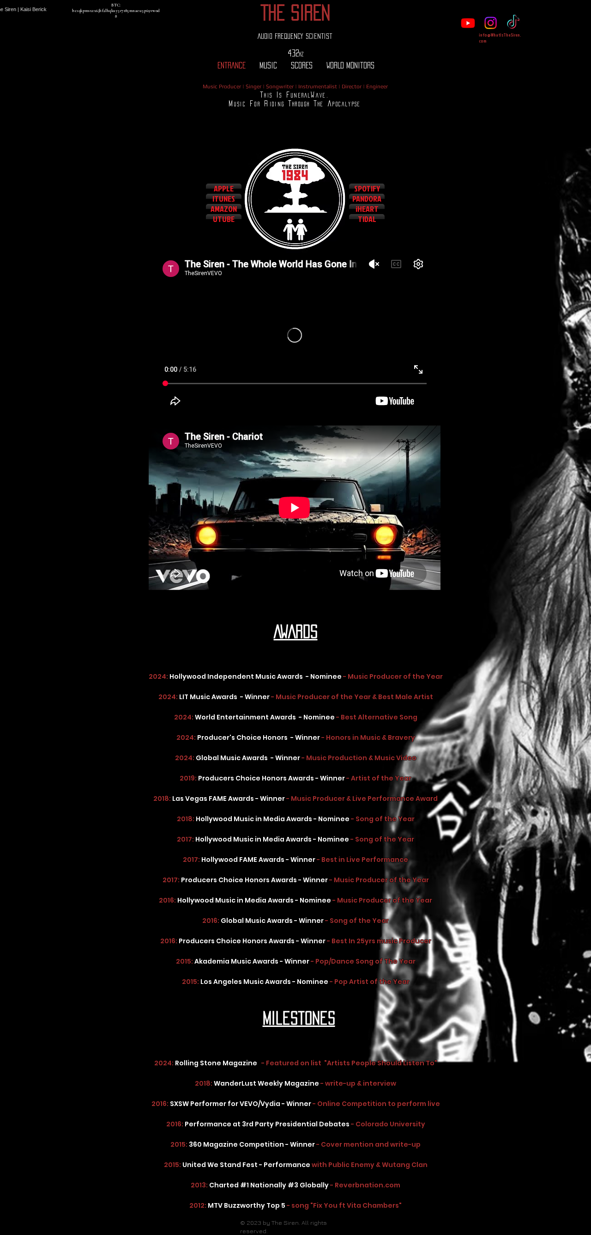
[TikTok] (513, 23)
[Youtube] (468, 23)
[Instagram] (490, 23)
